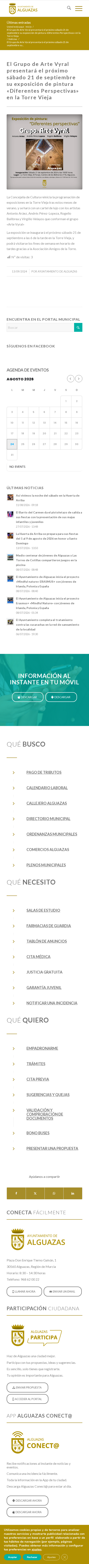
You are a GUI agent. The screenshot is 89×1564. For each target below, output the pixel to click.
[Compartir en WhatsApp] (54, 1193)
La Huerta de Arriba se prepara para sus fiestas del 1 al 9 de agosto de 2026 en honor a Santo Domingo (47, 538)
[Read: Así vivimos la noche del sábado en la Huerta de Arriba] (10, 497)
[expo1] (44, 152)
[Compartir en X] (35, 1193)
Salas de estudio (43, 910)
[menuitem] (67, 8)
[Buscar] (67, 8)
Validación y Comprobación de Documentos (44, 1114)
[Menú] (76, 8)
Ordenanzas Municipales (51, 834)
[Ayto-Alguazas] (37, 8)
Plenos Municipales (46, 865)
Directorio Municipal (48, 818)
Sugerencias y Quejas (48, 1094)
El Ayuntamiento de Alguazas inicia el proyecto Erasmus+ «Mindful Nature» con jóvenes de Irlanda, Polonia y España (47, 603)
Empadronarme (42, 1048)
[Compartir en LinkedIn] (73, 1193)
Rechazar (32, 1557)
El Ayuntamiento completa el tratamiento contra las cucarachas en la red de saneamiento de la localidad (47, 624)
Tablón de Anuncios (46, 941)
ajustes (36, 1549)
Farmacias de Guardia (48, 925)
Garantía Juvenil (43, 987)
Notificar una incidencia (51, 1003)
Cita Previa (37, 1079)
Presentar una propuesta (52, 1148)
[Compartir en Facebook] (16, 1193)
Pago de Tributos (43, 772)
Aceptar (12, 1557)
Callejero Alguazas (46, 803)
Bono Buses (37, 1133)
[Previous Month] (70, 378)
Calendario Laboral (47, 788)
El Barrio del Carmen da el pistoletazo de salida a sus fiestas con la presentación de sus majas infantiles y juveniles (49, 517)
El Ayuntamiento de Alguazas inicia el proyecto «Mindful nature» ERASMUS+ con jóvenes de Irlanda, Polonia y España (47, 581)
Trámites (35, 1063)
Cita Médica (38, 956)
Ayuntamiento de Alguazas (57, 271)
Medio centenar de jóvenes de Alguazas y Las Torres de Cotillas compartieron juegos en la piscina (46, 560)
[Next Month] (78, 378)
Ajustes (51, 1557)
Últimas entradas (19, 22)
